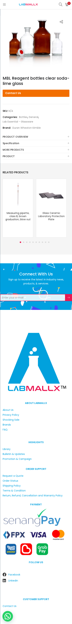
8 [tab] (42, 242)
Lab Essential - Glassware (18, 121)
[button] (66, 4)
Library (6, 449)
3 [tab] (26, 242)
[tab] (36, 137)
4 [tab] (30, 242)
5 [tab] (33, 242)
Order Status (10, 481)
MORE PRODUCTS (13, 150)
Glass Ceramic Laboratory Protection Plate (51, 216)
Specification (11, 143)
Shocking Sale (11, 420)
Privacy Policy (11, 415)
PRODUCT (9, 156)
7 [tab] (39, 242)
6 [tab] (36, 242)
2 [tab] (23, 242)
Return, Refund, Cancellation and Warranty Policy (33, 495)
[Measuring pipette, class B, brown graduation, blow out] (18, 194)
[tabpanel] (18, 208)
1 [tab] (20, 242)
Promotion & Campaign (17, 459)
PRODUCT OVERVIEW (15, 137)
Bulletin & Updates (14, 454)
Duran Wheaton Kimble (26, 128)
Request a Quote (13, 476)
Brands (7, 424)
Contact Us (13, 93)
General (33, 117)
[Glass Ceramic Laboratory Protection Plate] (51, 194)
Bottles (23, 117)
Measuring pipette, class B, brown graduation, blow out (18, 216)
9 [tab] (45, 242)
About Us (8, 410)
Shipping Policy (12, 485)
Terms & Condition (14, 490)
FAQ (5, 429)
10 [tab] (48, 242)
